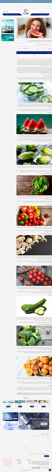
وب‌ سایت (48, 450)
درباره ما (30, 463)
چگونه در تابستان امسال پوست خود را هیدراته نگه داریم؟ (37, 392)
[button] (17, 52)
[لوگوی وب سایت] (26, 11)
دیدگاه (48, 437)
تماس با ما (29, 460)
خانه (50, 44)
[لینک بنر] (7, 26)
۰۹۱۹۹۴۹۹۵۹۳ (40, 11)
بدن (48, 44)
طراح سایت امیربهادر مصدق (26, 470)
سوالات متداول (19, 463)
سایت (44, 394)
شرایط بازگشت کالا (19, 460)
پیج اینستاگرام (41, 394)
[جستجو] (9, 12)
